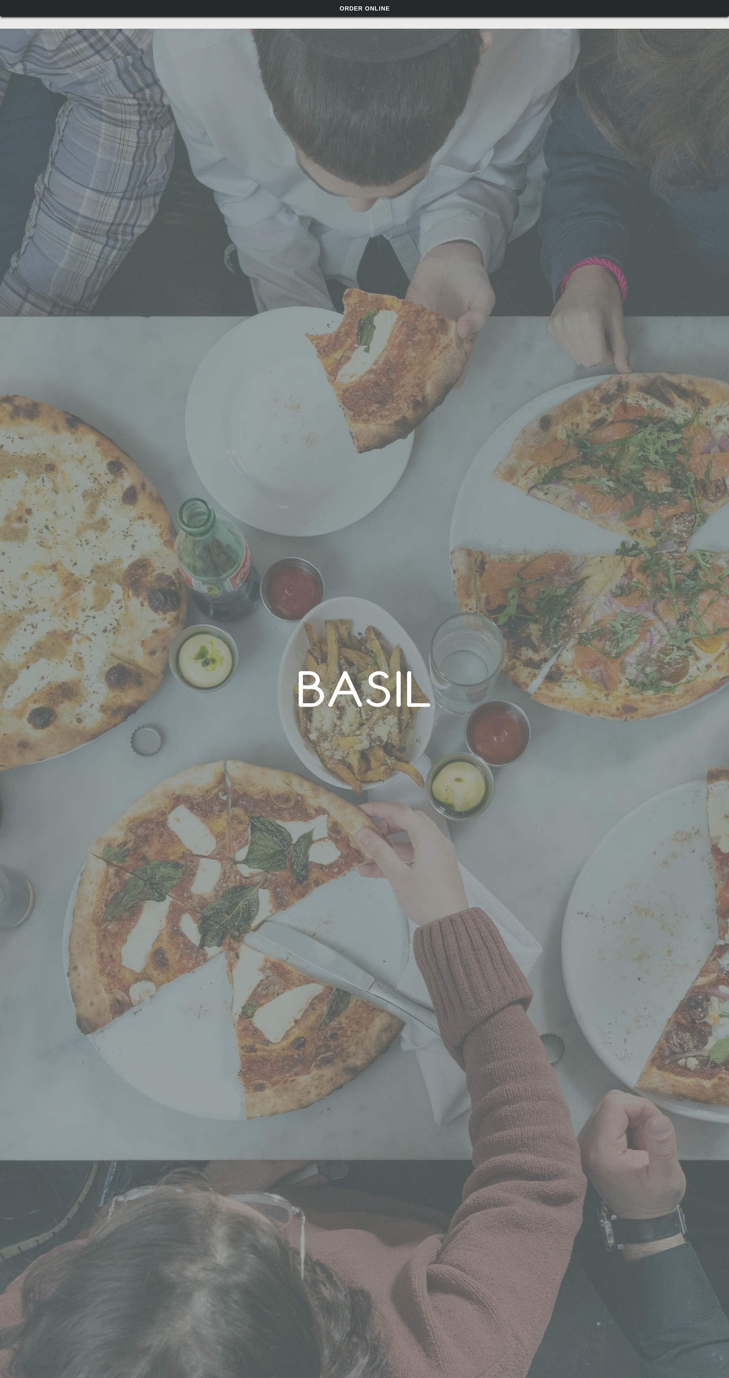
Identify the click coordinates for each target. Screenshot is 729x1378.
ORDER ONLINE (365, 8)
